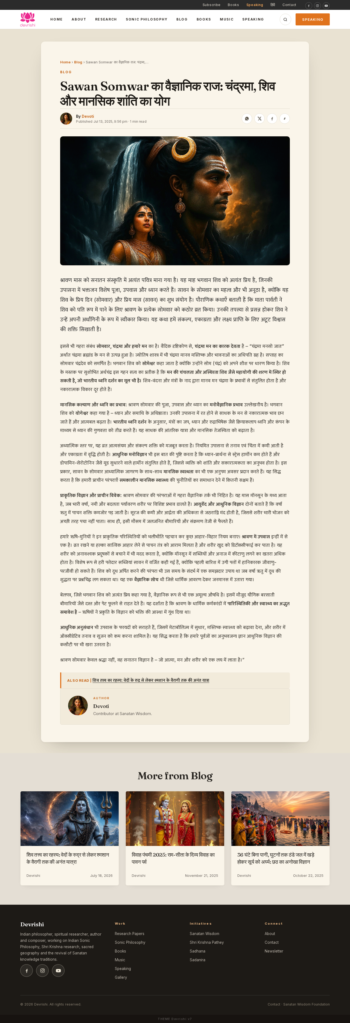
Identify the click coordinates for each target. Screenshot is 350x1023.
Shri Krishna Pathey (207, 942)
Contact (289, 5)
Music (227, 19)
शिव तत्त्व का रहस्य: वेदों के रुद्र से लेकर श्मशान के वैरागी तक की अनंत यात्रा (150, 680)
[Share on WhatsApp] (247, 118)
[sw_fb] (308, 5)
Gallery (121, 977)
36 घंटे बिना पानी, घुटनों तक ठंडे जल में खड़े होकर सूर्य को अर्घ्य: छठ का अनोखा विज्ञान (275, 858)
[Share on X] (259, 118)
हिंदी (272, 5)
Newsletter (274, 951)
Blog (182, 19)
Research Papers (129, 933)
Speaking (254, 5)
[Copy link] (284, 118)
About (79, 19)
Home (56, 19)
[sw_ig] (317, 5)
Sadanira (197, 960)
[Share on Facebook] (272, 118)
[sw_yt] (326, 5)
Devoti (88, 116)
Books (233, 5)
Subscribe (212, 5)
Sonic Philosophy (147, 19)
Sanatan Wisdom (204, 933)
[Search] (285, 19)
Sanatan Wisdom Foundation (306, 1004)
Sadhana (197, 951)
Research (106, 19)
